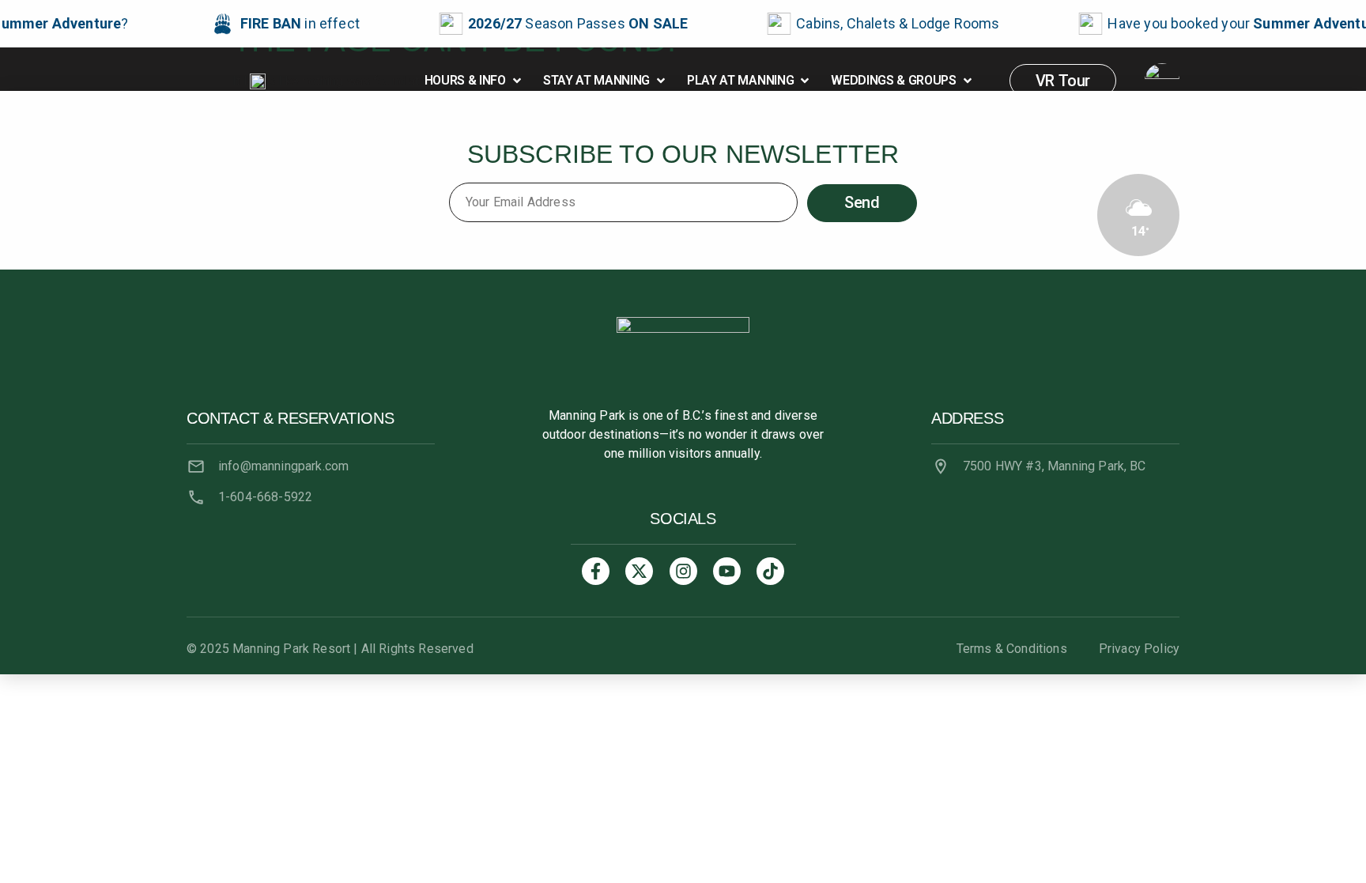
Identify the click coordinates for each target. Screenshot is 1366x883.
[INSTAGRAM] (683, 571)
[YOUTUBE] (727, 571)
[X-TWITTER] (639, 571)
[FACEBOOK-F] (595, 571)
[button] (474, 80)
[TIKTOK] (770, 571)
